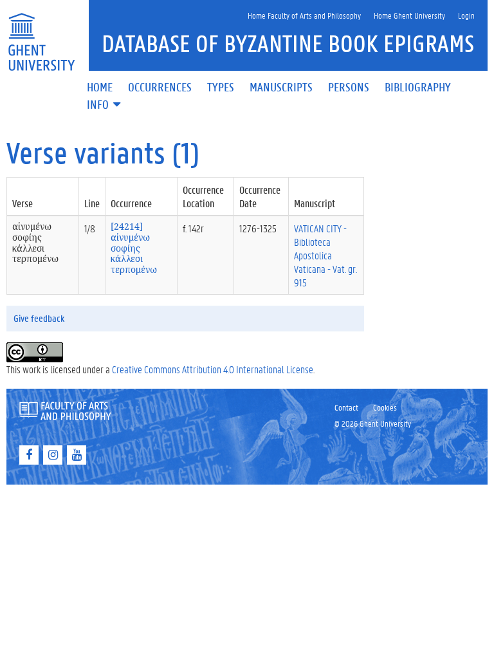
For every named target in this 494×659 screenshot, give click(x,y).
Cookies (385, 407)
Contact (346, 407)
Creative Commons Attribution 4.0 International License (212, 369)
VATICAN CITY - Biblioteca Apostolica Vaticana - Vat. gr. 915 (325, 255)
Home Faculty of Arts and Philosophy (304, 15)
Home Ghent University (409, 15)
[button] (105, 105)
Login (466, 15)
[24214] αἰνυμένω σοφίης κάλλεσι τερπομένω (134, 247)
